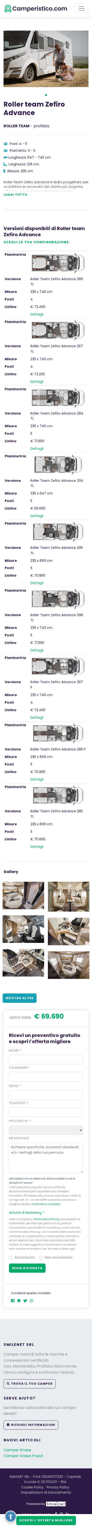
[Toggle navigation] (81, 8)
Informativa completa (46, 1204)
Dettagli (36, 314)
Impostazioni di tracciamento (46, 1492)
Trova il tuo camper (31, 1384)
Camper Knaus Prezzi (23, 1456)
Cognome (19, 1068)
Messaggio (19, 1138)
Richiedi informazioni (32, 1425)
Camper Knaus (17, 1450)
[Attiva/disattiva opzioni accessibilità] (11, 1516)
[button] (46, 95)
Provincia (20, 1121)
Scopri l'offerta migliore (46, 1520)
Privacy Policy (57, 1487)
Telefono (19, 1103)
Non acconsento (58, 1257)
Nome (15, 1051)
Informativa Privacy (47, 1219)
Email (15, 1086)
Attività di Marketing (26, 1212)
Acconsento (25, 1257)
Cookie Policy (32, 1487)
